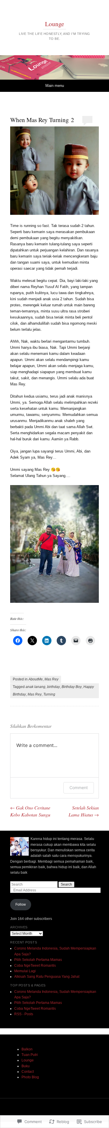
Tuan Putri (30, 1055)
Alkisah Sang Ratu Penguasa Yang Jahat (46, 977)
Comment (78, 787)
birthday (53, 687)
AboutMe (35, 679)
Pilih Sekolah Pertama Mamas (38, 960)
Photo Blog (30, 1077)
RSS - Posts (23, 1014)
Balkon (27, 1049)
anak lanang (35, 687)
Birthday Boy (72, 687)
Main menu (54, 85)
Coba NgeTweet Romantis (35, 965)
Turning (49, 694)
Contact (28, 1072)
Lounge (54, 24)
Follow (20, 904)
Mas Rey (51, 679)
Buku (26, 1066)
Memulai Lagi (25, 971)
